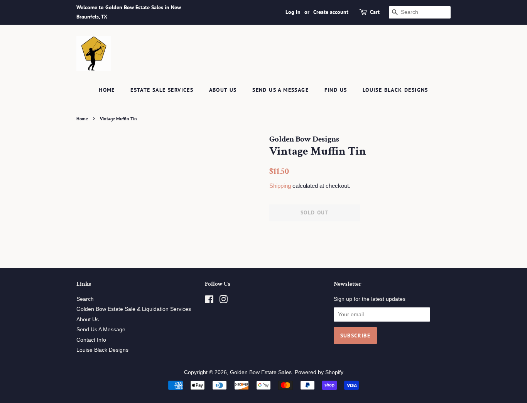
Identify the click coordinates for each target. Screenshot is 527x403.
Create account (330, 11)
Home (107, 89)
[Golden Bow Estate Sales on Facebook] (209, 301)
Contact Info (91, 340)
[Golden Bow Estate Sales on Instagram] (223, 301)
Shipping (280, 185)
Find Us (335, 89)
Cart (375, 11)
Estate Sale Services (161, 89)
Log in (293, 11)
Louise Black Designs (395, 89)
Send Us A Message (280, 89)
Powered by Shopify (319, 372)
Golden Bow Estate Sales (261, 372)
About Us (223, 89)
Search (85, 299)
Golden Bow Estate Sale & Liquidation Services (133, 309)
